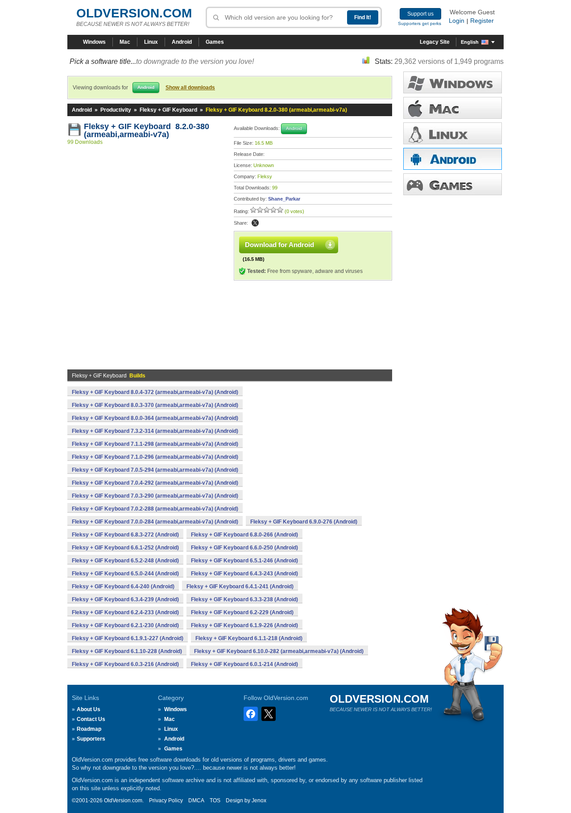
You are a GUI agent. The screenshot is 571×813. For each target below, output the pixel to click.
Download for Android (279, 244)
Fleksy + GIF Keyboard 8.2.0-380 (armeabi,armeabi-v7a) (146, 130)
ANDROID (452, 159)
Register (482, 20)
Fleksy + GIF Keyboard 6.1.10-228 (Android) (127, 651)
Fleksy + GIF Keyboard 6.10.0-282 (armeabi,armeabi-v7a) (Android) (279, 651)
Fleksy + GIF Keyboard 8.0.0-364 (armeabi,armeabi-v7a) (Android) (155, 418)
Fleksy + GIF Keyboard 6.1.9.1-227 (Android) (127, 638)
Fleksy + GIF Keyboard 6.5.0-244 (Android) (125, 573)
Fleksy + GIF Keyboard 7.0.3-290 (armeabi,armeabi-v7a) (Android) (155, 496)
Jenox (259, 800)
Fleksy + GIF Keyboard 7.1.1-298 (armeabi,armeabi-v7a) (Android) (155, 444)
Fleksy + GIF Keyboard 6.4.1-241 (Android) (240, 586)
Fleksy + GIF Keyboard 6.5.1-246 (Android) (244, 560)
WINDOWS (452, 82)
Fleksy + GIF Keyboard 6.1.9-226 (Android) (244, 625)
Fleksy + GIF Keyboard (168, 110)
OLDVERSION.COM (134, 13)
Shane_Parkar (284, 198)
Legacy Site (435, 42)
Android (182, 42)
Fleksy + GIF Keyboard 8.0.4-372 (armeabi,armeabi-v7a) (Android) (155, 392)
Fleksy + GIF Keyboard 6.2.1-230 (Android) (125, 625)
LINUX (452, 133)
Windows (94, 42)
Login (456, 20)
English (470, 42)
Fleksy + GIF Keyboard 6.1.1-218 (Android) (248, 638)
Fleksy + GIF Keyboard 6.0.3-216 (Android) (125, 664)
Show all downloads (190, 87)
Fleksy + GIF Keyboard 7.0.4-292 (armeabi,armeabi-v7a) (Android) (155, 483)
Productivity (115, 110)
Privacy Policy (166, 800)
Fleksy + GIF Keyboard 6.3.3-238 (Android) (244, 599)
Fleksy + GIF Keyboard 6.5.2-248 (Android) (125, 560)
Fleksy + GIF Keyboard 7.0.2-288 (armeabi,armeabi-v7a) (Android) (155, 509)
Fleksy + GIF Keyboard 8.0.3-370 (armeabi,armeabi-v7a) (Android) (155, 405)
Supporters (91, 739)
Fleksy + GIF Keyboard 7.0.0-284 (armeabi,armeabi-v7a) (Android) (155, 522)
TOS (215, 800)
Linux (151, 42)
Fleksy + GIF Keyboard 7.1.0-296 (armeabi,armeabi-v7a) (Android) (155, 457)
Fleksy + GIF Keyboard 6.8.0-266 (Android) (244, 535)
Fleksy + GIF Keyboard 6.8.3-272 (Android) (125, 535)
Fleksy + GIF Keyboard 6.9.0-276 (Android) (303, 522)
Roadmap (89, 729)
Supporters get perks (419, 23)
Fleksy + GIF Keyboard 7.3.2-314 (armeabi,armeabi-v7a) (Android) (155, 431)
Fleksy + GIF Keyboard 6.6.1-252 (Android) (125, 548)
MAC (452, 108)
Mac (125, 42)
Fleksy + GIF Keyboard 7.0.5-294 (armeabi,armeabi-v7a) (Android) (155, 470)
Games (215, 42)
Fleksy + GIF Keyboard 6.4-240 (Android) (123, 586)
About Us (88, 709)
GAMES (452, 184)
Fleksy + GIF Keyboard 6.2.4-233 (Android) (125, 612)
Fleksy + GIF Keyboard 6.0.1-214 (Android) (244, 664)
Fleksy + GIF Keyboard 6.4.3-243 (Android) (244, 573)
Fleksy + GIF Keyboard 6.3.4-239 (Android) (125, 599)
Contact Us (91, 719)
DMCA (196, 800)
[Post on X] (255, 222)
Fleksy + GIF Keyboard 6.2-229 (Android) (242, 612)
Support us (420, 14)
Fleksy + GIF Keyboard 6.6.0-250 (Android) (244, 548)
